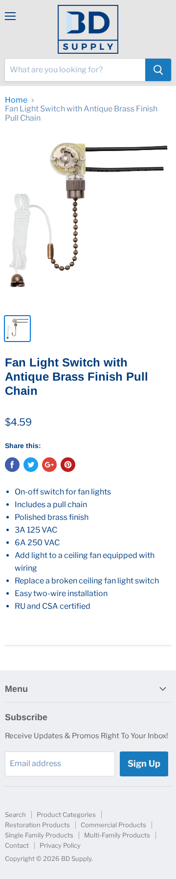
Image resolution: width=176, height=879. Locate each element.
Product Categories (66, 814)
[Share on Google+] (49, 464)
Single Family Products (39, 835)
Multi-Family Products (117, 835)
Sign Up (144, 763)
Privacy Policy (60, 845)
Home (16, 100)
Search (15, 814)
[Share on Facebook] (12, 464)
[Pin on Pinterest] (68, 464)
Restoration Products (37, 825)
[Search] (158, 70)
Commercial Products (113, 825)
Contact (17, 845)
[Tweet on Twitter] (30, 464)
